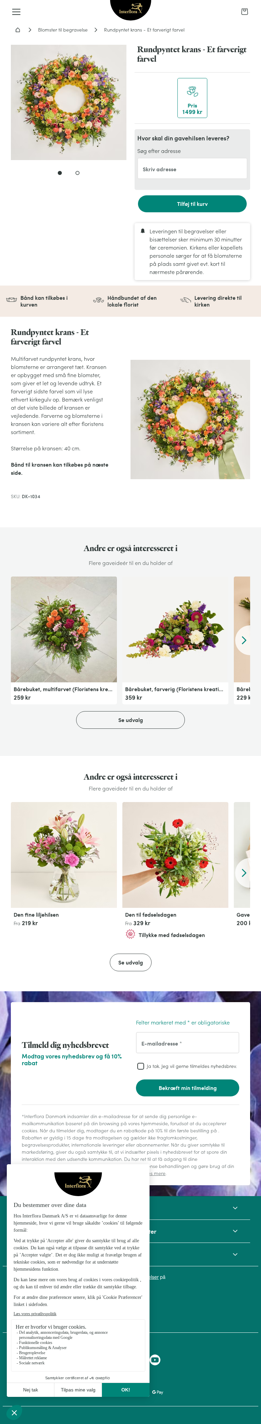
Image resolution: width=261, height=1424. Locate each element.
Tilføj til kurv (192, 204)
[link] (244, 11)
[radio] (192, 98)
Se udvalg (130, 720)
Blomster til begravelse (63, 30)
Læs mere (155, 1173)
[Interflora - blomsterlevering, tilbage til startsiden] (130, 11)
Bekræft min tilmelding (188, 1088)
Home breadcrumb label (17, 30)
